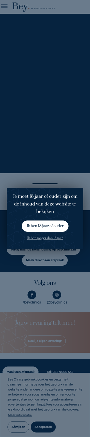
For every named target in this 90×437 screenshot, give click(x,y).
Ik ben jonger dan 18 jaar (45, 238)
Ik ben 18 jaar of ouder (45, 226)
